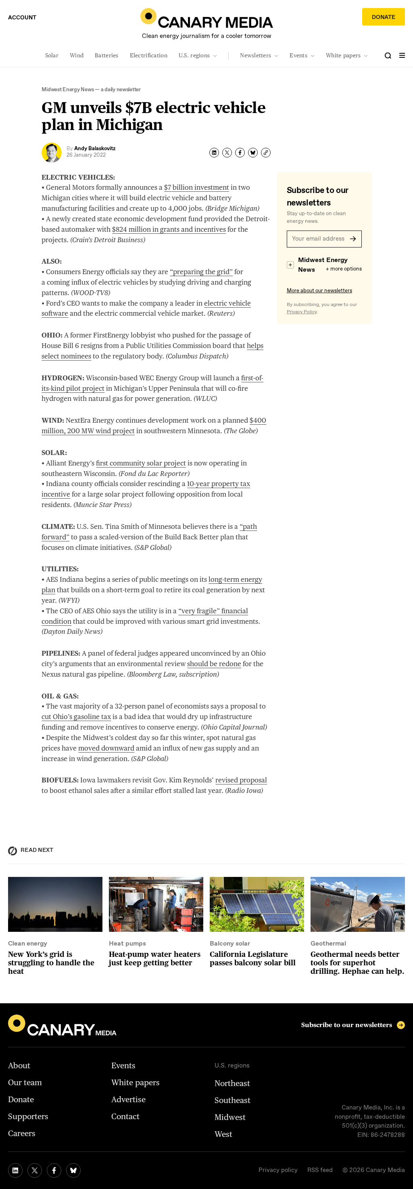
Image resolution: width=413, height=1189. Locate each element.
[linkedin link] (15, 1170)
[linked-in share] (214, 152)
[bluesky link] (73, 1170)
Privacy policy (278, 1170)
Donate (383, 17)
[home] (206, 18)
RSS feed (320, 1170)
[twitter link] (34, 1170)
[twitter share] (227, 152)
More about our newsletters (319, 290)
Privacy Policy (302, 312)
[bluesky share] (253, 152)
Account (22, 17)
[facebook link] (54, 1170)
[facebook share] (240, 152)
